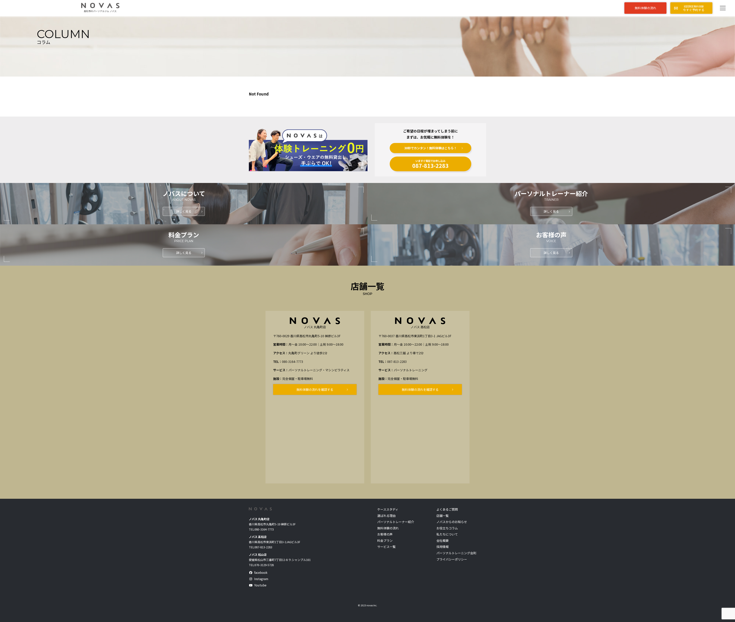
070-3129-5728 (264, 565)
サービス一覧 (386, 547)
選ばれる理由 (386, 516)
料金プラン (385, 541)
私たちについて (447, 534)
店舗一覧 (442, 516)
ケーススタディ (387, 509)
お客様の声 (385, 534)
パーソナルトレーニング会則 (456, 553)
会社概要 (442, 541)
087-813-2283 (397, 361)
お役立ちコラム (447, 528)
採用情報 (442, 547)
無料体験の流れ (388, 528)
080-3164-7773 (292, 361)
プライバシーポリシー (451, 559)
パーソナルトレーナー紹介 (395, 522)
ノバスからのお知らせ (451, 522)
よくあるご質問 (447, 509)
